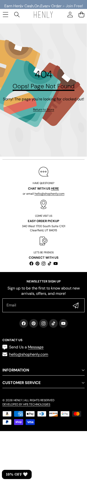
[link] (43, 110)
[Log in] (70, 14)
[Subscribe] (75, 305)
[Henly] (43, 14)
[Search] (16, 14)
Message (36, 347)
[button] (81, 14)
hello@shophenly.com (50, 194)
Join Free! (74, 4)
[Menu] (5, 14)
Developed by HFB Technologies (26, 404)
